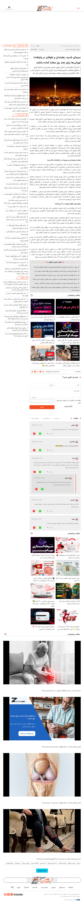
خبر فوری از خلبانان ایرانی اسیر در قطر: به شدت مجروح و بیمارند (16, 50)
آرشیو (18, 887)
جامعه (69, 46)
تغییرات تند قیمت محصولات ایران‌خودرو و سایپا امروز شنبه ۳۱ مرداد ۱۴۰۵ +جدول (17, 77)
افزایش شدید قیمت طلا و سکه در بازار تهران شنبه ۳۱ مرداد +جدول (16, 120)
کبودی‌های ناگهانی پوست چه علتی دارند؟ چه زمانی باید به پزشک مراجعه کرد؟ (17, 219)
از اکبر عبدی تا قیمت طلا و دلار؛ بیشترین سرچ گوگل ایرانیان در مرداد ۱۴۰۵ (16, 201)
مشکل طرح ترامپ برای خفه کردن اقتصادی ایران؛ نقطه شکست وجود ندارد (55, 271)
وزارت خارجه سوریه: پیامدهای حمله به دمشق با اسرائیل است (16, 153)
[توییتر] (8, 894)
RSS (12, 887)
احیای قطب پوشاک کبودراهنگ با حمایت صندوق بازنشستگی (17, 226)
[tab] (22, 45)
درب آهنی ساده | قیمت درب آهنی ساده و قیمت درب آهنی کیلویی (16, 300)
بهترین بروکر (26, 863)
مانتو (78, 863)
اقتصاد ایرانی (34, 863)
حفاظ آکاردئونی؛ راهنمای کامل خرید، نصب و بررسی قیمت (16, 311)
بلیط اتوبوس (9, 863)
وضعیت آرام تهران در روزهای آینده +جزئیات (17, 147)
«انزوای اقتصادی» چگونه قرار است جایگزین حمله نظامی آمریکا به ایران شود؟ (55, 279)
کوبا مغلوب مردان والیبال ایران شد (16, 184)
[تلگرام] (5, 894)
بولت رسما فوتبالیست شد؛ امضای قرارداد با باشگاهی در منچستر (17, 126)
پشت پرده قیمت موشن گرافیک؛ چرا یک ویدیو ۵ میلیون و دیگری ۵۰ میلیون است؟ (15, 283)
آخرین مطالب (20, 115)
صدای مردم (44, 887)
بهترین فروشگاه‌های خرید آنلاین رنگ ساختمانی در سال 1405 (16, 323)
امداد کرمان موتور (52, 863)
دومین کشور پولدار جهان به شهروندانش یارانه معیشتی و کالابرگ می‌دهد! (56, 283)
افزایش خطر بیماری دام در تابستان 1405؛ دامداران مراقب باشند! (17, 288)
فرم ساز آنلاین (62, 863)
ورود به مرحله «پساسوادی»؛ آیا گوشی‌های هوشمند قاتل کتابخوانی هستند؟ (55, 267)
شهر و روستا (63, 46)
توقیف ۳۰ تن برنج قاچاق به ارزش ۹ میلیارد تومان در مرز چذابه (16, 257)
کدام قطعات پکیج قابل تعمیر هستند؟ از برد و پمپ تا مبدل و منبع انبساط (16, 317)
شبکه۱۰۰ (70, 887)
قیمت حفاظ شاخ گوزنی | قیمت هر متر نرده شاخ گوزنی (16, 306)
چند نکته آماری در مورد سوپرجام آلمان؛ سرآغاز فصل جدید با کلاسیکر (16, 160)
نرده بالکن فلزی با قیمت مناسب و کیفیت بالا (17, 294)
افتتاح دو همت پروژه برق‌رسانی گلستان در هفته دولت (16, 251)
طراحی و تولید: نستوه (70, 900)
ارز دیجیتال (18, 863)
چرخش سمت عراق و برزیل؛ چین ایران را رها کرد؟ (16, 90)
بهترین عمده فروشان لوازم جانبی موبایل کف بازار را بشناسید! (17, 329)
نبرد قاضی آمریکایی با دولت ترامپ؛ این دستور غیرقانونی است (17, 178)
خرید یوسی (43, 863)
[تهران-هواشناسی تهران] (55, 91)
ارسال (42, 407)
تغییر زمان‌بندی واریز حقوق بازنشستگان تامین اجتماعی (19, 69)
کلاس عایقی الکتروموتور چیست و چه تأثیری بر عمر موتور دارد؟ (16, 334)
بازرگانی (22, 278)
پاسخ (51, 434)
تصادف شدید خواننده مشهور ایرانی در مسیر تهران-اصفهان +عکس (16, 109)
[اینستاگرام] (11, 894)
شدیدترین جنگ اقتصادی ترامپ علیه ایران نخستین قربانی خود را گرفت (16, 103)
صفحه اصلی (76, 46)
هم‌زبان (53, 887)
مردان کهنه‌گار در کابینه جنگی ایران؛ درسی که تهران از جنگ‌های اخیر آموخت (55, 275)
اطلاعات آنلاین (45, 8)
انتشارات (26, 887)
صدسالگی (62, 887)
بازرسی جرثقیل (71, 863)
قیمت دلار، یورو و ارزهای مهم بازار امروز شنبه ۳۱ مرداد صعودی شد (16, 141)
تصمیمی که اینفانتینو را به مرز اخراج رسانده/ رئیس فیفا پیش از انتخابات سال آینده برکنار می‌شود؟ (16, 271)
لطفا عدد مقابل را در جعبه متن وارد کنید (69, 401)
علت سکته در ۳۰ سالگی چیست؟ (16, 206)
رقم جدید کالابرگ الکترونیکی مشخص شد (16, 63)
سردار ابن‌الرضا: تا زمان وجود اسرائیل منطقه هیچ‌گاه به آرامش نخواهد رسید (16, 172)
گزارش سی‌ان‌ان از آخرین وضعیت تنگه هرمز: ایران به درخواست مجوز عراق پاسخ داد (16, 134)
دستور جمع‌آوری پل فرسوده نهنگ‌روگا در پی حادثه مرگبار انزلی (16, 96)
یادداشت (35, 887)
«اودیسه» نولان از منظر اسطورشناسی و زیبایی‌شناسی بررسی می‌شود (16, 245)
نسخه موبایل (42, 870)
